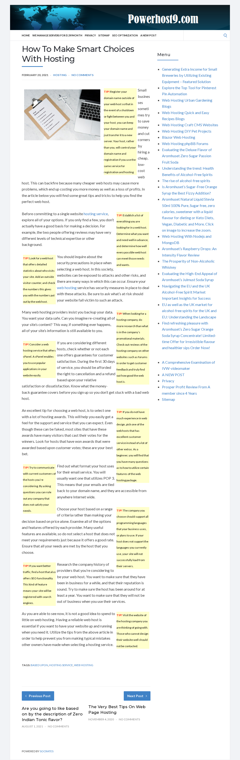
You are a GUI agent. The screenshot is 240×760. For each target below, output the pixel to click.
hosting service (96, 213)
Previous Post (40, 696)
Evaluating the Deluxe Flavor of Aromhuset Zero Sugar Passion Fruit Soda (187, 155)
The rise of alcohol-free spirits (186, 180)
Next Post (135, 696)
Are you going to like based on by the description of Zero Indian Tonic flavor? (52, 714)
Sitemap (104, 35)
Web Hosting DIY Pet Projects (186, 131)
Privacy (90, 35)
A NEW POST (148, 35)
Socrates (46, 751)
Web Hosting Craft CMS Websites (190, 124)
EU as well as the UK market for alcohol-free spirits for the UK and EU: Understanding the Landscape (189, 310)
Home (26, 35)
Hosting (60, 75)
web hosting (67, 287)
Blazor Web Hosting (178, 137)
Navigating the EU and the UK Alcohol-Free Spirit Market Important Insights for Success (186, 292)
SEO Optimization (125, 35)
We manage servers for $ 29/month (57, 35)
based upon (39, 665)
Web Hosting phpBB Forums (185, 143)
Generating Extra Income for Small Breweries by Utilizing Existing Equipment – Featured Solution (189, 75)
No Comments (82, 75)
